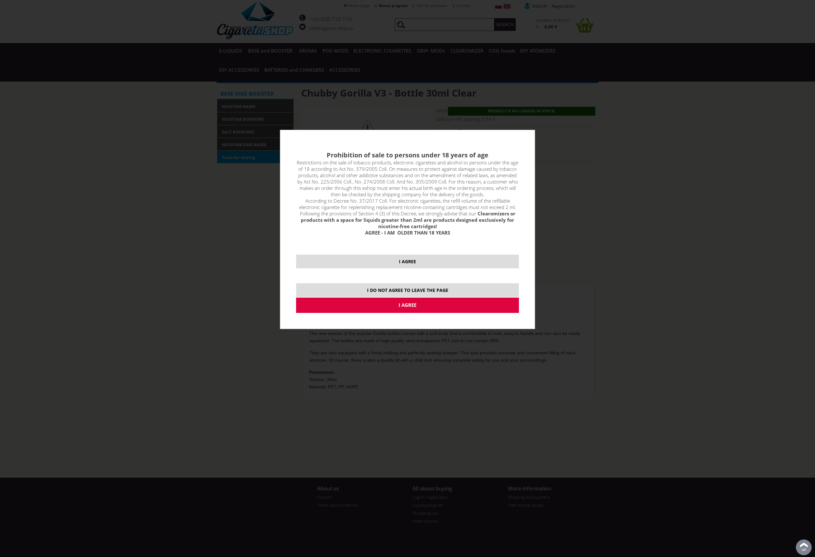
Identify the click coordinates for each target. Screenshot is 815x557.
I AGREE (407, 261)
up (804, 547)
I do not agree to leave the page (407, 290)
